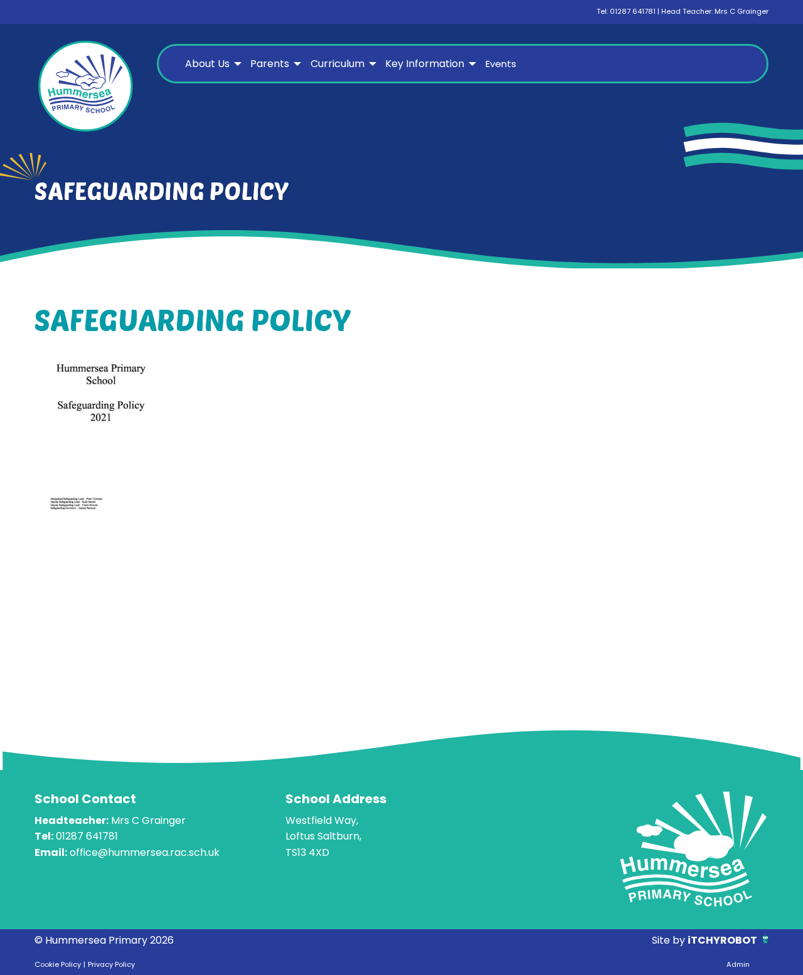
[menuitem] (212, 64)
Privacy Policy (111, 964)
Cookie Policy (58, 964)
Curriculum (337, 63)
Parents (269, 63)
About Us (207, 63)
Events (501, 63)
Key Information (424, 63)
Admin (738, 964)
